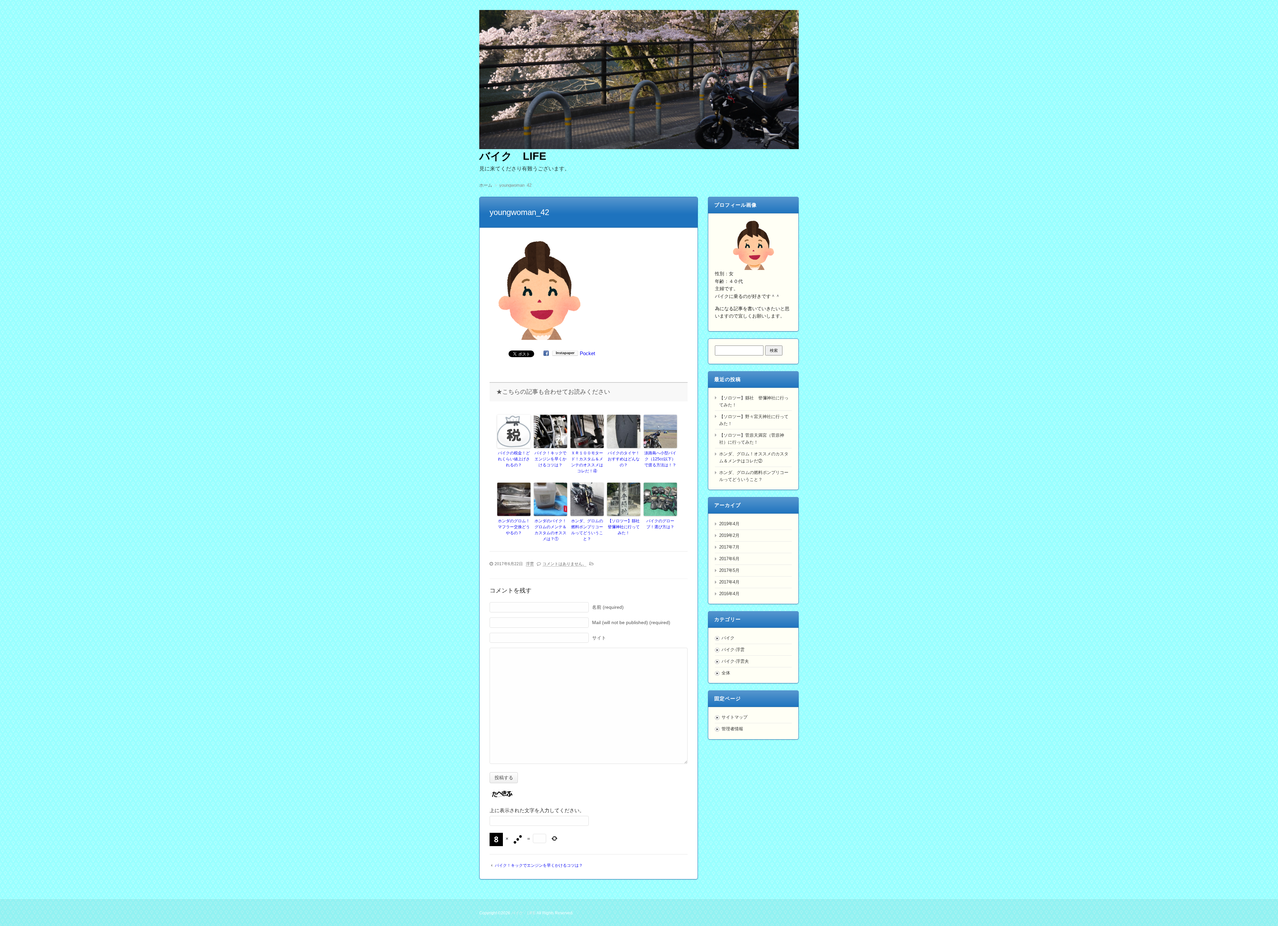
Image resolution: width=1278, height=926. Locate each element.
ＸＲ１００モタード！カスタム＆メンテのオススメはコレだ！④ (587, 462)
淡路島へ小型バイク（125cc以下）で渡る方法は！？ (660, 459)
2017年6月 (729, 558)
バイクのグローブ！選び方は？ (660, 524)
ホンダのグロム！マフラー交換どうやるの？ (514, 527)
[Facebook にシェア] (546, 353)
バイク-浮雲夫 (735, 661)
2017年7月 (729, 547)
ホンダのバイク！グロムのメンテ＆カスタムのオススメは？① (550, 530)
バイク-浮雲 (733, 649)
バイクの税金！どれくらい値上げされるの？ (514, 459)
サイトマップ (734, 717)
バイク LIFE (512, 156)
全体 (726, 672)
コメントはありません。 (564, 564)
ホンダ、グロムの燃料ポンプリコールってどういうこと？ (587, 530)
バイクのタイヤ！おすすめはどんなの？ (624, 459)
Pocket (587, 353)
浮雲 (530, 564)
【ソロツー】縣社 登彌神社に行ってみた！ (624, 527)
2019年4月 (729, 523)
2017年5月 (729, 570)
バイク (728, 637)
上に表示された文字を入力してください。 (537, 810)
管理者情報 (732, 728)
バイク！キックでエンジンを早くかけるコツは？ (550, 459)
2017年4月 (729, 581)
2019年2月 (729, 535)
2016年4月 (729, 593)
